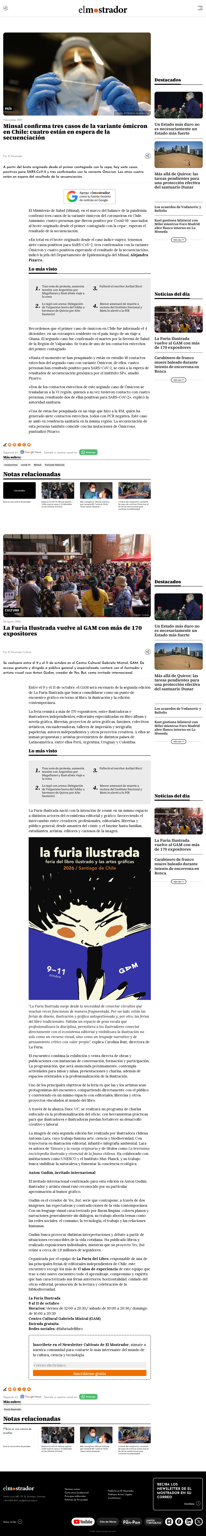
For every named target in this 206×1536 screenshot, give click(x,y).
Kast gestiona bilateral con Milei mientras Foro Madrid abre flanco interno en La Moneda (177, 226)
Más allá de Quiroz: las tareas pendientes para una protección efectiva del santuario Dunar (177, 180)
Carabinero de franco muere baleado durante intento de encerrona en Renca (176, 364)
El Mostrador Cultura (19, 652)
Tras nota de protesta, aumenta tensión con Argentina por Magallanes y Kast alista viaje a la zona (63, 291)
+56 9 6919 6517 (10, 1500)
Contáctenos (114, 1497)
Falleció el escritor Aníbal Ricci (120, 286)
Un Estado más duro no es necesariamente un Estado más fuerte (177, 129)
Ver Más (177, 240)
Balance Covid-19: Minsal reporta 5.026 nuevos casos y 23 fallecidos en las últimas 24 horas (57, 504)
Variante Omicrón (54, 464)
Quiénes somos (72, 1488)
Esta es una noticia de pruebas (17, 502)
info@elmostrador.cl (28, 1500)
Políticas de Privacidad (76, 1499)
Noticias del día (172, 294)
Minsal (37, 464)
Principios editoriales (75, 1495)
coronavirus (11, 464)
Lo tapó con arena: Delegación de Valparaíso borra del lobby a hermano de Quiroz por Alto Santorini (63, 309)
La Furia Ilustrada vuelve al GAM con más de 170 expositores (177, 343)
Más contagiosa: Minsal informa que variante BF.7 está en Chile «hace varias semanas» (94, 504)
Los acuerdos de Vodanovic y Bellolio (177, 209)
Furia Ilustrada (12, 1409)
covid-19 (25, 464)
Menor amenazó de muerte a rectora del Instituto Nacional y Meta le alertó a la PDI (121, 307)
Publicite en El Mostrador (121, 1490)
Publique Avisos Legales (120, 1494)
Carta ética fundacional (77, 1492)
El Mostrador (15, 156)
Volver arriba (9, 1521)
